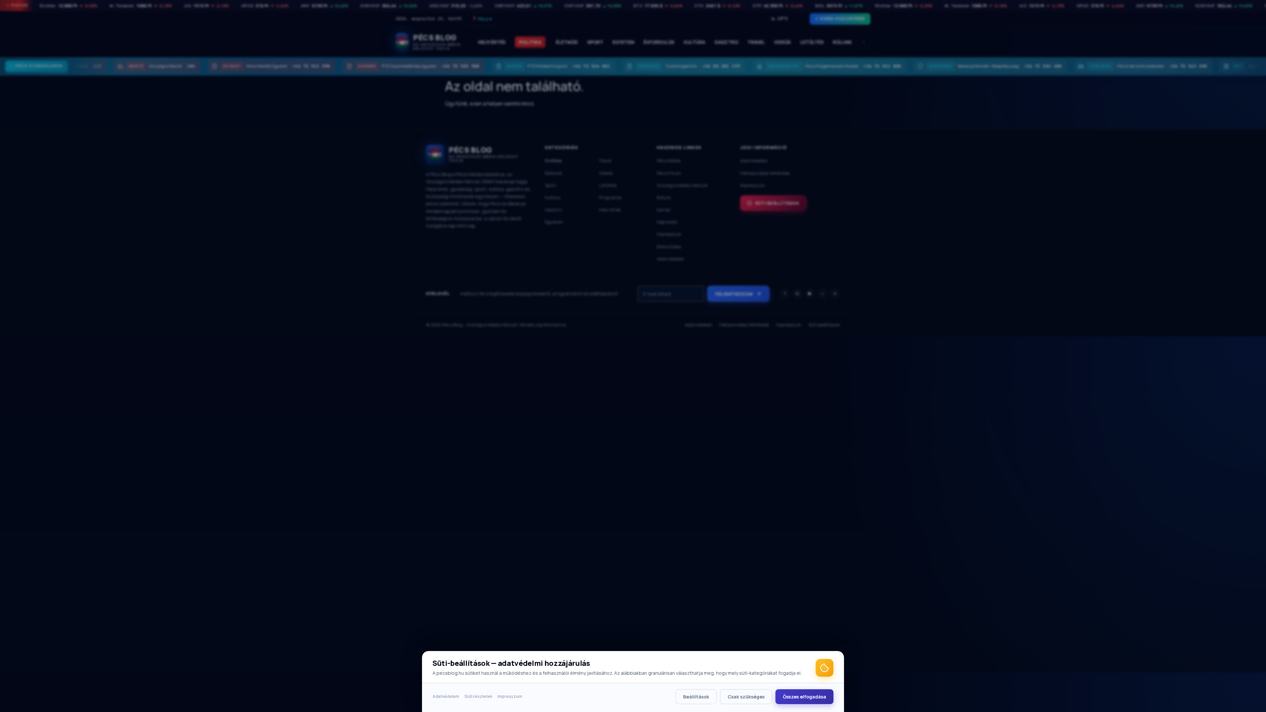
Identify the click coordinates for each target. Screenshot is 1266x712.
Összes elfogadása (804, 697)
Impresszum (509, 696)
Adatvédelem (446, 696)
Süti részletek (478, 696)
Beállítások (696, 697)
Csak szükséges (746, 697)
